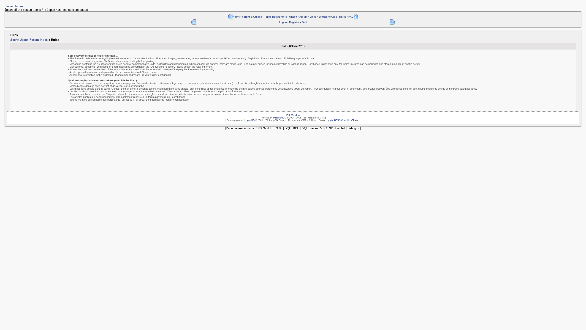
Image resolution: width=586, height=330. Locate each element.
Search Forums (328, 16)
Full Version (293, 115)
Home (236, 16)
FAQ (351, 16)
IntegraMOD (279, 117)
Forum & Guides (252, 16)
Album (303, 16)
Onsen (293, 16)
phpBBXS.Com (338, 120)
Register (294, 22)
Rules (342, 16)
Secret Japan (14, 6)
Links (313, 16)
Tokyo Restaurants (275, 16)
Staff (304, 22)
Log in (283, 22)
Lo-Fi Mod (353, 120)
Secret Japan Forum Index (29, 39)
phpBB (251, 120)
